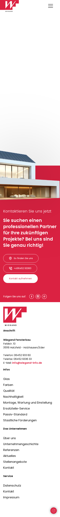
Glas (6, 379)
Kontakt (8, 468)
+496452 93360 (22, 268)
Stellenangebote (15, 462)
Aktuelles (9, 456)
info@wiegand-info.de (27, 363)
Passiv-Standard (15, 414)
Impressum (11, 497)
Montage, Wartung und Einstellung (27, 403)
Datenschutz (12, 485)
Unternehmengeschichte (20, 444)
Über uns (9, 438)
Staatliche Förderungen (20, 420)
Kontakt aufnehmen (20, 278)
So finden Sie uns (23, 258)
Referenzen (11, 450)
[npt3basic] (12, 6)
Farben (8, 385)
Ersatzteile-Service (16, 408)
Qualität (9, 391)
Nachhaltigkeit (13, 397)
